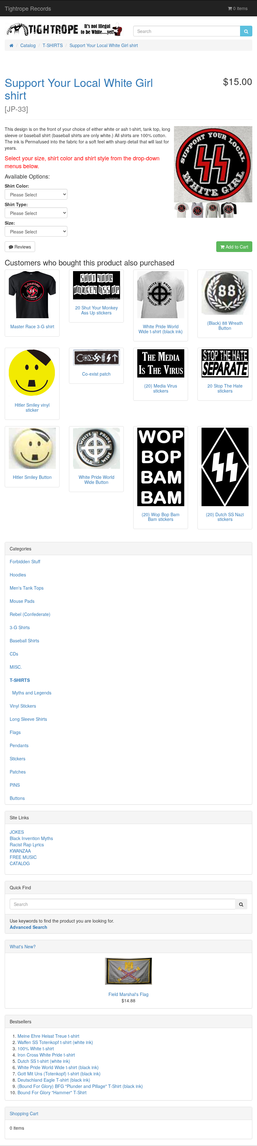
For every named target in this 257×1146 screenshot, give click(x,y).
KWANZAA (20, 851)
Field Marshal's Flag (128, 994)
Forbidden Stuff (25, 561)
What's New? (23, 946)
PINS (15, 785)
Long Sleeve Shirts (28, 719)
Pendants (19, 745)
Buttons (17, 798)
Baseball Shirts (24, 640)
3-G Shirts (20, 627)
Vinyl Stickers (23, 706)
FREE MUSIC (23, 857)
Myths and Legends (30, 692)
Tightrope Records (28, 8)
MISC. (16, 667)
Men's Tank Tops (27, 588)
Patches (18, 771)
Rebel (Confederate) (30, 614)
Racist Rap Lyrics (27, 844)
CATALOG (20, 863)
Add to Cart (236, 247)
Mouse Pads (22, 601)
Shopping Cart (24, 1113)
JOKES (17, 832)
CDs (14, 654)
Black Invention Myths (31, 838)
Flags (15, 732)
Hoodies (18, 574)
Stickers (17, 758)
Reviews (22, 247)
